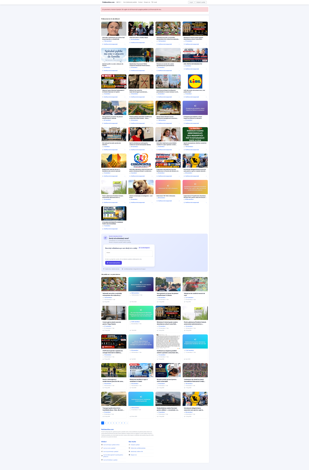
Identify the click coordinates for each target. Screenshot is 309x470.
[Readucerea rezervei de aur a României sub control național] (113, 166)
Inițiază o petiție (201, 2)
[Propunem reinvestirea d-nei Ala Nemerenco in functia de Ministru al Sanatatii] (168, 166)
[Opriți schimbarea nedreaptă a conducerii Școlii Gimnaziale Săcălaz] (141, 139)
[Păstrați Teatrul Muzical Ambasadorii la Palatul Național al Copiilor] (113, 86)
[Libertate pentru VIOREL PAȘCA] (141, 33)
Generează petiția (114, 263)
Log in (191, 2)
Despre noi (147, 2)
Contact (140, 2)
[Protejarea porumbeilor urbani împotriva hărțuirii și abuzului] (195, 113)
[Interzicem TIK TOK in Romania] (168, 191)
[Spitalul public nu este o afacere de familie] (113, 60)
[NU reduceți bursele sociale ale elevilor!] (113, 139)
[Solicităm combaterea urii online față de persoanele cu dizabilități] (113, 34)
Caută (155, 2)
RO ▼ (119, 2)
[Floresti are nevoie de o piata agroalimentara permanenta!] (168, 60)
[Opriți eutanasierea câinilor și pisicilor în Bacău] (195, 139)
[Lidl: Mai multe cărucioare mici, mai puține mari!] (195, 86)
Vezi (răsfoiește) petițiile (130, 2)
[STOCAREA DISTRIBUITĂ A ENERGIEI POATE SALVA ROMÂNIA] (113, 218)
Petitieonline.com (108, 2)
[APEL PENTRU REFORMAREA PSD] (195, 59)
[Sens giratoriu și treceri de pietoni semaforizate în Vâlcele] (113, 113)
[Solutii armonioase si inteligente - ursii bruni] (141, 192)
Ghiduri (104, 442)
